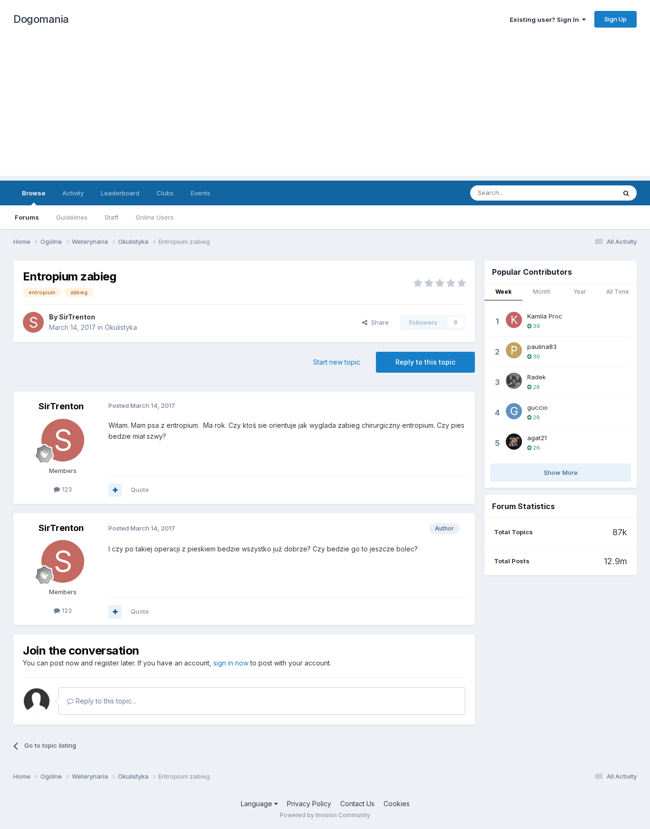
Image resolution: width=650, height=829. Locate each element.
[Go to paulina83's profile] (514, 350)
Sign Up (615, 19)
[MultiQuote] (115, 490)
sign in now (230, 663)
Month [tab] (542, 291)
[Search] (626, 193)
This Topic (588, 192)
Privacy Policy (309, 804)
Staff (111, 217)
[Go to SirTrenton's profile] (33, 322)
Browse (33, 193)
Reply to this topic (425, 362)
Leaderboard (120, 193)
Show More (561, 472)
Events (200, 193)
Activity (73, 193)
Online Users (155, 217)
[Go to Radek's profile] (514, 381)
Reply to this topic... (105, 701)
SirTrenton (77, 317)
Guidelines (72, 217)
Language (257, 804)
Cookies (397, 804)
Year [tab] (579, 291)
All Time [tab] (617, 291)
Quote (140, 489)
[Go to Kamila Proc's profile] (514, 320)
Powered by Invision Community (325, 815)
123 (66, 489)
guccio (537, 407)
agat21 (537, 438)
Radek (536, 377)
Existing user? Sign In (546, 19)
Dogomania (41, 19)
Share (378, 322)
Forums (27, 217)
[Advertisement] (325, 109)
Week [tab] (503, 291)
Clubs (165, 193)
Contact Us (357, 804)
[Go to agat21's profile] (514, 442)
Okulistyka (121, 327)
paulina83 (542, 346)
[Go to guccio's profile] (514, 411)
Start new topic (336, 362)
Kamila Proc (544, 316)
